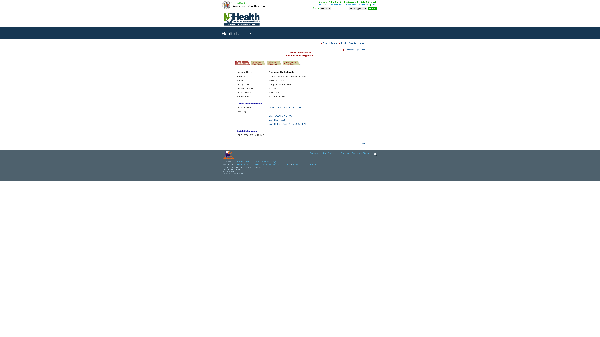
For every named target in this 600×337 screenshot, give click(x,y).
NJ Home (323, 4)
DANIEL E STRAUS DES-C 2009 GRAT (287, 123)
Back (363, 143)
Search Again (330, 43)
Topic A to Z (266, 164)
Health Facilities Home (353, 43)
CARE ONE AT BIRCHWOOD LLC (285, 107)
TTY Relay (254, 164)
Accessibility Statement (362, 153)
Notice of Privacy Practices (304, 164)
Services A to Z (337, 4)
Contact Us (314, 153)
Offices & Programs (281, 164)
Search (316, 8)
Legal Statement (343, 153)
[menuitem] (243, 62)
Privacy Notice (327, 153)
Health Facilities (237, 33)
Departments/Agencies (358, 4)
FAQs (374, 4)
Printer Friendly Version (355, 50)
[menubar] (268, 62)
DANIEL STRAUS (277, 119)
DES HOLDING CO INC (280, 115)
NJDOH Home (242, 164)
